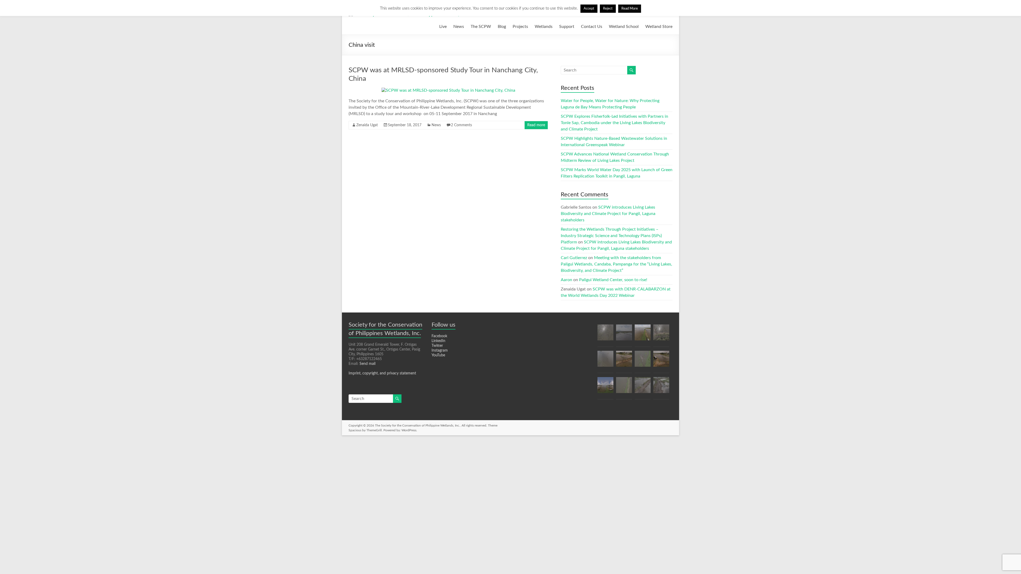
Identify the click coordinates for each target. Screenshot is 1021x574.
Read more (536, 125)
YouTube (438, 355)
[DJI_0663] (643, 387)
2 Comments (461, 125)
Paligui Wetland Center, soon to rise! (613, 280)
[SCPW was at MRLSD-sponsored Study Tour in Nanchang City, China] (448, 90)
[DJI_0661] (661, 361)
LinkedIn (438, 341)
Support (566, 26)
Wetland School (624, 26)
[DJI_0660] (605, 334)
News (458, 26)
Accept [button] (589, 8)
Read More (629, 8)
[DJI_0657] (605, 387)
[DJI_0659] (661, 334)
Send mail (367, 364)
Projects (520, 26)
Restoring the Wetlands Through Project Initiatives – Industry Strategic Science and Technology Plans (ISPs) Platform (611, 235)
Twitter (437, 346)
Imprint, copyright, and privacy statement (382, 373)
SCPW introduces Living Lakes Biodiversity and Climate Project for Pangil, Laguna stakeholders (608, 213)
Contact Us (591, 26)
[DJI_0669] (661, 387)
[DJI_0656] (624, 387)
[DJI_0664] (605, 361)
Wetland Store (658, 26)
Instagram (440, 350)
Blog (502, 26)
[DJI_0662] (624, 361)
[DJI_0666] (624, 334)
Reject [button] (608, 8)
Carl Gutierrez (574, 258)
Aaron (566, 280)
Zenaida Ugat (367, 125)
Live (443, 26)
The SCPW (481, 26)
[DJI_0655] (643, 361)
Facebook (439, 336)
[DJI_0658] (643, 334)
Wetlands (544, 26)
